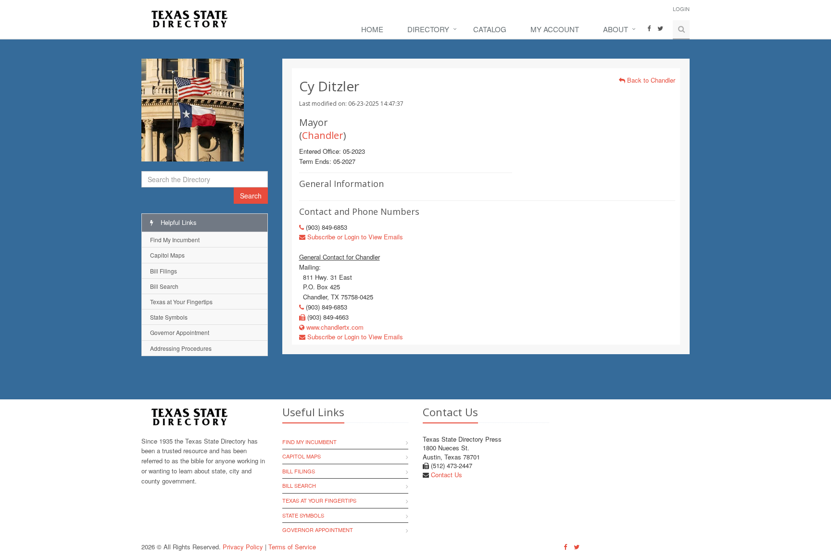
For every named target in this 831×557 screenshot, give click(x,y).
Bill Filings (163, 271)
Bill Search (164, 286)
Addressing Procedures (181, 348)
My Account (554, 29)
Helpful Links (178, 222)
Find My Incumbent (175, 239)
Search (251, 195)
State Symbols (169, 317)
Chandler (322, 135)
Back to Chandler (650, 80)
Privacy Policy (243, 546)
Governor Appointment (179, 332)
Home (372, 29)
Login (681, 8)
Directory (428, 29)
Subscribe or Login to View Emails (354, 236)
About (615, 29)
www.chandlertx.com (334, 327)
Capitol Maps (167, 255)
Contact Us (446, 474)
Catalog (489, 29)
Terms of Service (292, 546)
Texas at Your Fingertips (181, 301)
